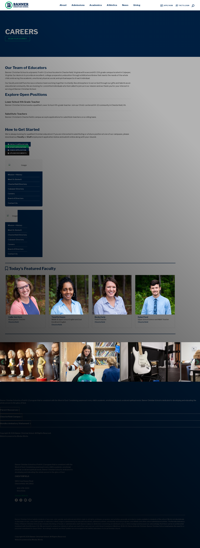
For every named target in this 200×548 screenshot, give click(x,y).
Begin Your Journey (17, 39)
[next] (197, 362)
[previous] (2, 362)
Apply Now (168, 5)
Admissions (78, 5)
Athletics (112, 5)
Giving (136, 5)
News (125, 5)
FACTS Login (184, 5)
